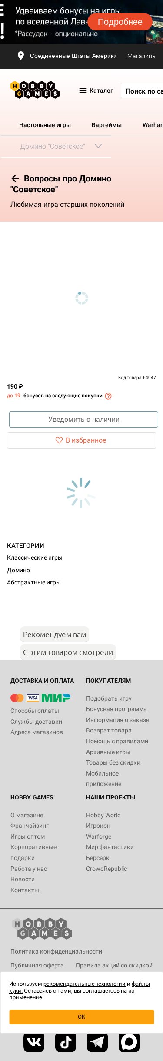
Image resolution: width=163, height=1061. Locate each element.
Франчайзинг (29, 825)
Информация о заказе (117, 719)
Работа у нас (28, 868)
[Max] (129, 1041)
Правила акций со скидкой (114, 965)
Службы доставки (36, 721)
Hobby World (103, 815)
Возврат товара (109, 730)
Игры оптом (27, 836)
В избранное (86, 440)
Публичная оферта (37, 965)
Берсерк (98, 857)
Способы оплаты (34, 710)
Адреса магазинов (36, 732)
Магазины (142, 56)
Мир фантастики (110, 846)
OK (81, 1017)
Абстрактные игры (34, 582)
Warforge (98, 836)
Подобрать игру (109, 698)
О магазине (26, 815)
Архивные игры (108, 752)
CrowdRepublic (106, 868)
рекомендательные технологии (84, 983)
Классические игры (35, 557)
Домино (18, 570)
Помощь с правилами (117, 741)
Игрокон (98, 825)
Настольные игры (45, 124)
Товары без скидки (113, 762)
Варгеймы (107, 124)
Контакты (24, 889)
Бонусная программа (116, 708)
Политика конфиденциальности (56, 951)
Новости (22, 879)
